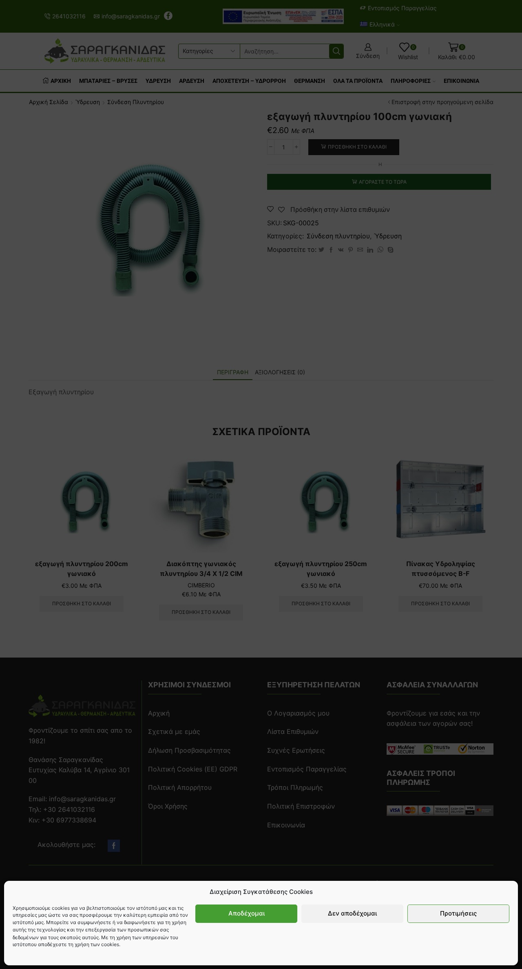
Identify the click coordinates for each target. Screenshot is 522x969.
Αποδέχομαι (246, 913)
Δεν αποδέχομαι (352, 913)
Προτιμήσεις (458, 913)
